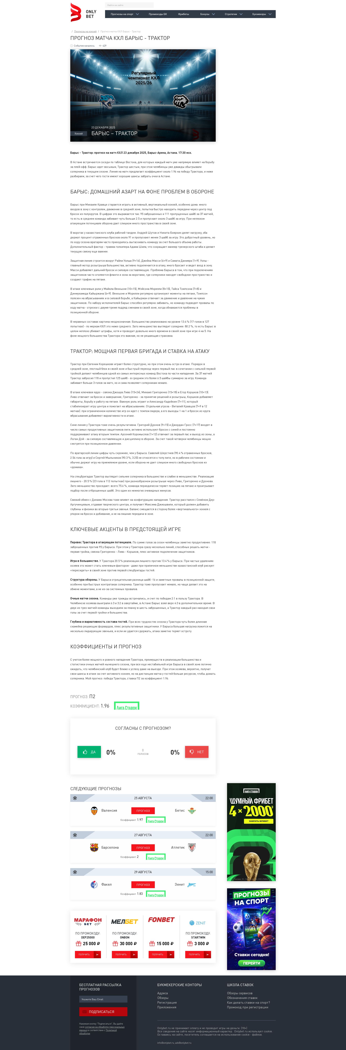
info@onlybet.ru (165, 1042)
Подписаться (101, 1011)
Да (93, 752)
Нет (200, 752)
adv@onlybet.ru (183, 1042)
